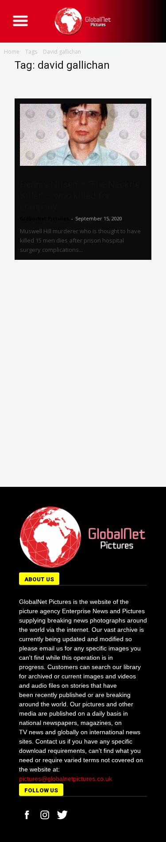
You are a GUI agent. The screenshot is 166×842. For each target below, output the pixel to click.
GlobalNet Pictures (44, 218)
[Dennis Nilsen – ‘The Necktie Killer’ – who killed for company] (83, 135)
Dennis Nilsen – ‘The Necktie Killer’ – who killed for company (80, 195)
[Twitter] (62, 815)
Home (11, 51)
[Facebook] (27, 815)
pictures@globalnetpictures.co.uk (65, 778)
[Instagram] (44, 815)
